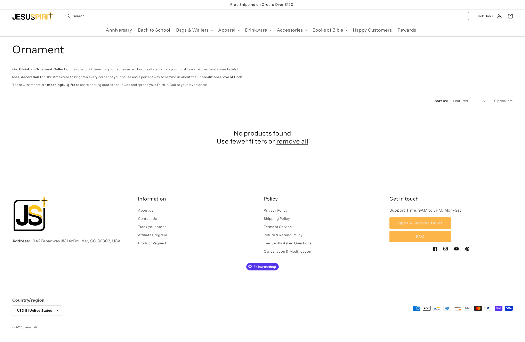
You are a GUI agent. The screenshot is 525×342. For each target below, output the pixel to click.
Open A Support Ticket (420, 223)
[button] (194, 30)
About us (145, 210)
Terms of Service (278, 227)
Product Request (152, 243)
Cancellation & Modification (287, 251)
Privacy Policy (276, 210)
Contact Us (147, 219)
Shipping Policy (277, 219)
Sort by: (441, 101)
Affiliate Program (152, 235)
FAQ (420, 236)
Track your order (152, 227)
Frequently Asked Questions (288, 243)
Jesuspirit (30, 327)
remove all (292, 141)
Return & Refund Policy (283, 235)
